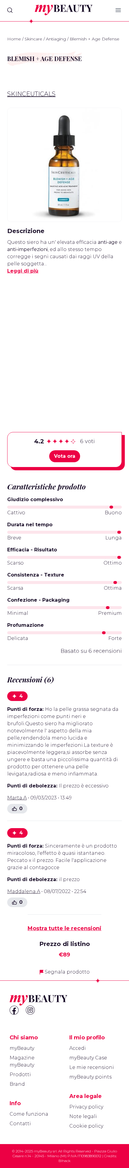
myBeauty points (90, 1077)
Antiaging (56, 39)
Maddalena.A (23, 891)
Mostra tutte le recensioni (64, 928)
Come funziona (29, 1114)
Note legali (83, 1116)
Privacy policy (86, 1107)
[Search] (10, 10)
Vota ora (64, 456)
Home (14, 39)
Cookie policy (86, 1126)
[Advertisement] (64, 343)
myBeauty (22, 1048)
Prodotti (20, 1074)
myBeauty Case (88, 1058)
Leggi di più (22, 271)
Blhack (64, 1160)
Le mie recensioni (91, 1067)
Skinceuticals (31, 94)
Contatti (20, 1123)
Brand (17, 1084)
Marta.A (17, 798)
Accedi (77, 1048)
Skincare (33, 39)
